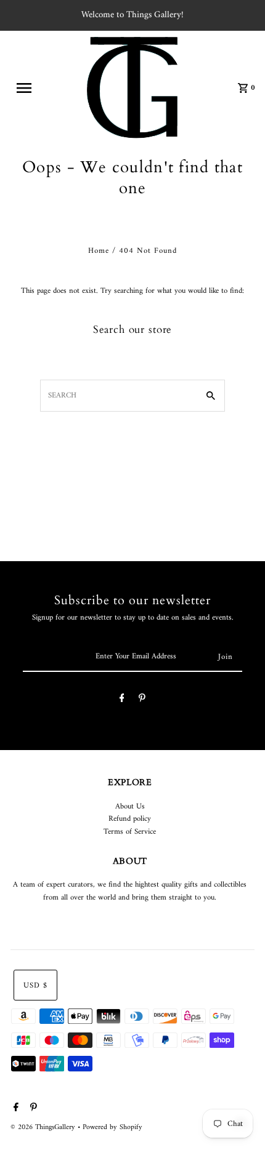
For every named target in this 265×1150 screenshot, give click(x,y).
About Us (130, 806)
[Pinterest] (142, 700)
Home (98, 251)
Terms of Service (130, 832)
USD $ (35, 985)
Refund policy (129, 819)
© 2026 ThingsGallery (44, 1127)
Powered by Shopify (112, 1127)
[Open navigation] (32, 88)
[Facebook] (122, 700)
